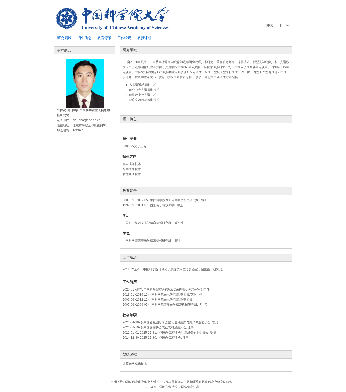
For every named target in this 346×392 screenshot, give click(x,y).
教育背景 (104, 38)
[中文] (270, 25)
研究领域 (64, 38)
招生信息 (84, 38)
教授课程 (144, 38)
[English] (286, 25)
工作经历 (124, 38)
